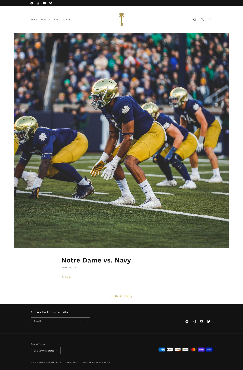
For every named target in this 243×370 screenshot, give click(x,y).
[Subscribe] (86, 321)
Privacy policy (87, 362)
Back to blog (123, 296)
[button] (45, 19)
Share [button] (68, 277)
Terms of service (103, 362)
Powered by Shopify (53, 362)
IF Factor (41, 362)
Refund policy (71, 362)
